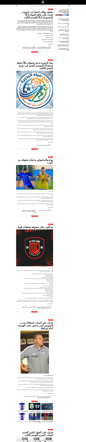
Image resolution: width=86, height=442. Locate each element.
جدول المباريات (42, 5)
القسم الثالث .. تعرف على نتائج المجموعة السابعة (64, 38)
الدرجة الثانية (51, 5)
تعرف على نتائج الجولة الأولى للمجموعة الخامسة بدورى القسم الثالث (63, 49)
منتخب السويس (46, 393)
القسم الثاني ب (65, 28)
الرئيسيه (55, 5)
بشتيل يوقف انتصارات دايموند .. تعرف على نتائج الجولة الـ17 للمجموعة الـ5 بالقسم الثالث (64, 11)
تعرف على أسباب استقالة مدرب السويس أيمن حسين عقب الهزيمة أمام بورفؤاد (63, 30)
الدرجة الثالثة (47, 5)
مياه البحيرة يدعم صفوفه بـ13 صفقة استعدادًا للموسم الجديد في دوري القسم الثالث (63, 19)
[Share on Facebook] (67, 15)
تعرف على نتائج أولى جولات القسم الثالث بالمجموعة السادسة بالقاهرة (63, 45)
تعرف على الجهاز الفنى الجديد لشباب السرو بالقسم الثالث (64, 34)
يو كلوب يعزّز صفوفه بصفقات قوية (63, 26)
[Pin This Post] (60, 15)
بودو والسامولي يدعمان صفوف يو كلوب (63, 24)
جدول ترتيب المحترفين (36, 5)
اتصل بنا (31, 5)
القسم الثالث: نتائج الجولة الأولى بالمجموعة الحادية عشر (63, 42)
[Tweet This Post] (64, 15)
